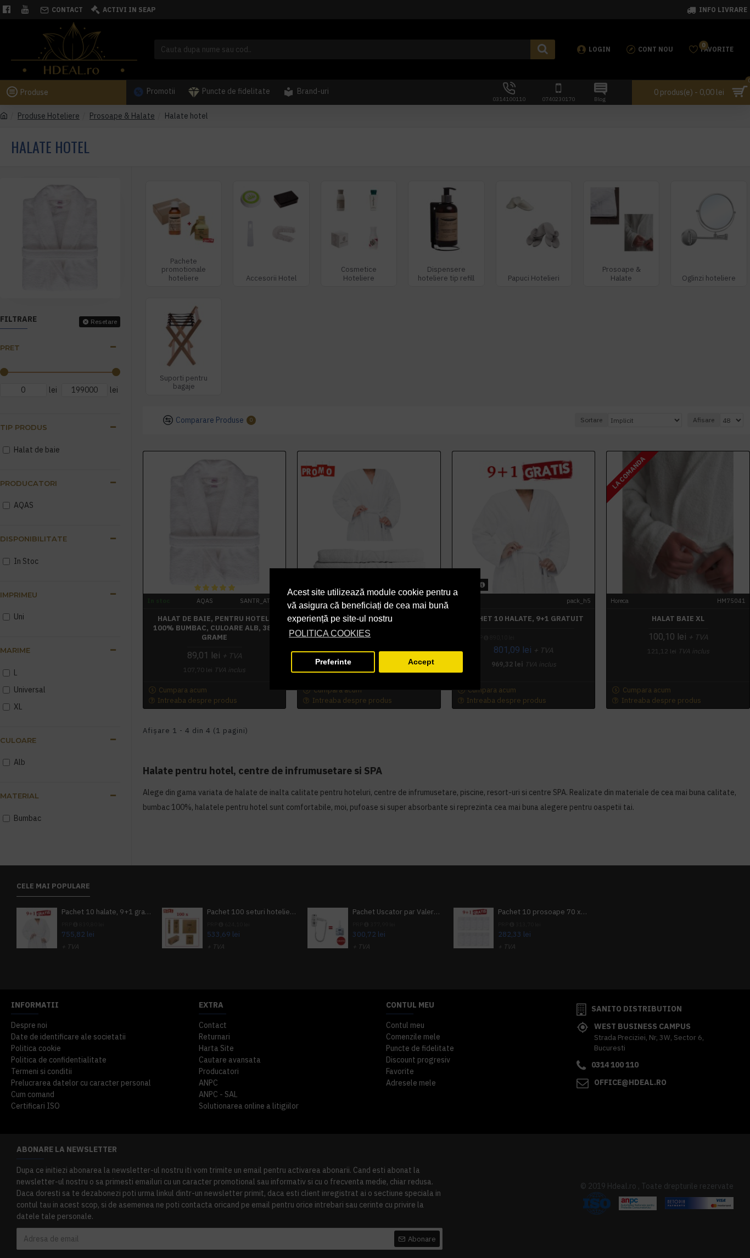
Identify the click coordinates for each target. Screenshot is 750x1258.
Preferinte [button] (333, 661)
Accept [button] (421, 661)
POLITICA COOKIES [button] (330, 633)
